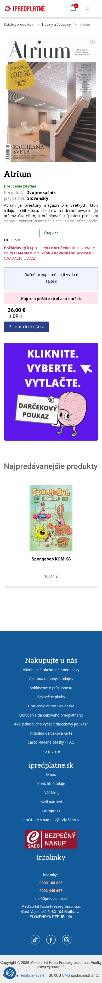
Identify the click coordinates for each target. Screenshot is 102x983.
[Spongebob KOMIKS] (51, 518)
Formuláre (51, 751)
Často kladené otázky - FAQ (51, 742)
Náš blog (51, 792)
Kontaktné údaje (51, 783)
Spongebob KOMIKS (51, 559)
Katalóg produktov (18, 24)
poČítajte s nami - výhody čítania (51, 819)
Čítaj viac (51, 233)
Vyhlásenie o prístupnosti (51, 687)
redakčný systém (34, 975)
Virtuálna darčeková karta (51, 733)
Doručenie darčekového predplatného (51, 715)
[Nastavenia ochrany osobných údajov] (10, 973)
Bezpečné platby (51, 696)
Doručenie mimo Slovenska (51, 705)
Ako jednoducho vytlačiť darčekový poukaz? (51, 724)
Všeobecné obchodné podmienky (51, 669)
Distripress (51, 810)
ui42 (94, 975)
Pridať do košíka (26, 326)
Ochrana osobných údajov (51, 678)
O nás (51, 774)
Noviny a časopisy (56, 24)
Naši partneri (51, 801)
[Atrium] (51, 99)
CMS (66, 975)
